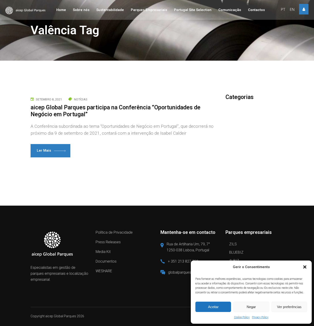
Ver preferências (289, 307)
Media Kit (103, 251)
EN (292, 9)
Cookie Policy (242, 317)
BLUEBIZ (236, 252)
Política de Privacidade (114, 232)
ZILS (233, 244)
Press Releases (108, 242)
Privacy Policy (260, 317)
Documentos (106, 261)
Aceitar (213, 307)
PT (283, 9)
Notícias (80, 99)
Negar (251, 307)
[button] (305, 267)
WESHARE (104, 271)
